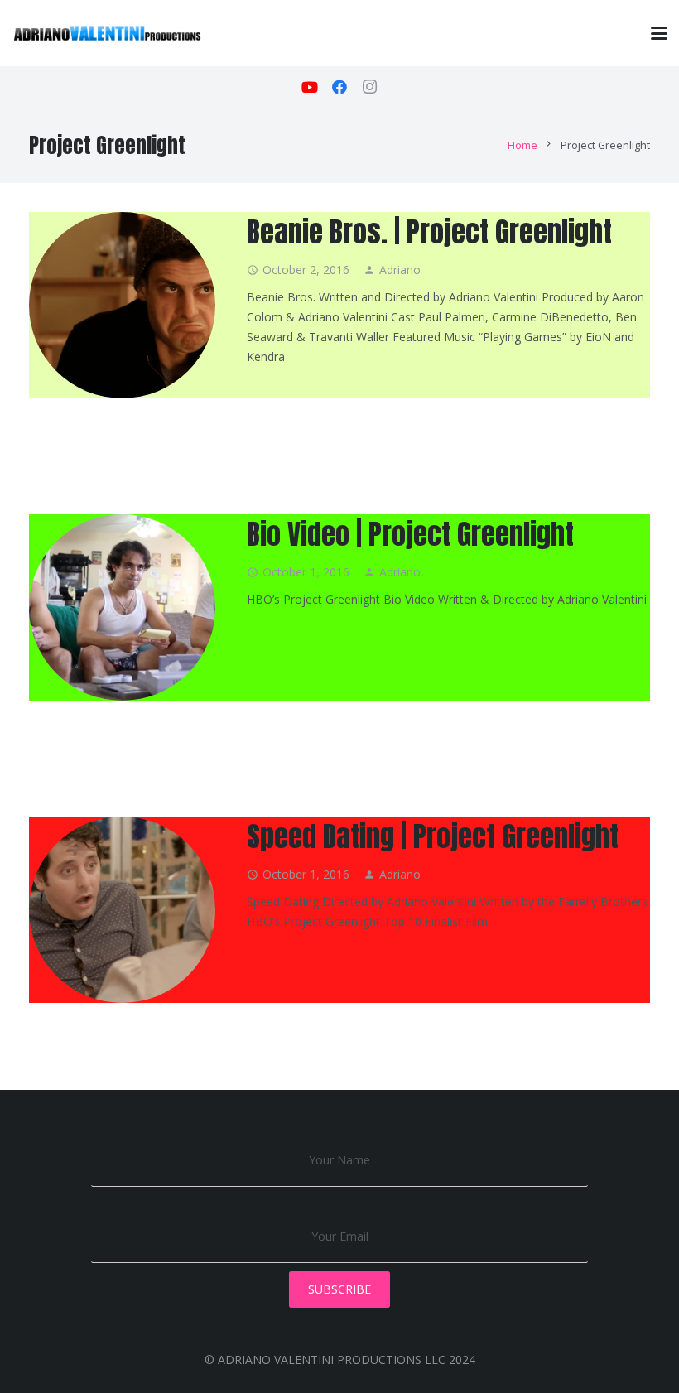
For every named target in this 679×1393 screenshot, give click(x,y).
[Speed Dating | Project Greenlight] (122, 910)
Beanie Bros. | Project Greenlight (429, 231)
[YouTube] (310, 87)
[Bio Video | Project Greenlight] (122, 607)
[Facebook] (339, 87)
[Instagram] (369, 87)
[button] (659, 33)
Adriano (400, 269)
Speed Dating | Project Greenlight (433, 836)
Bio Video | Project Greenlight (410, 534)
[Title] (107, 33)
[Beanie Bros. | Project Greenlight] (122, 305)
